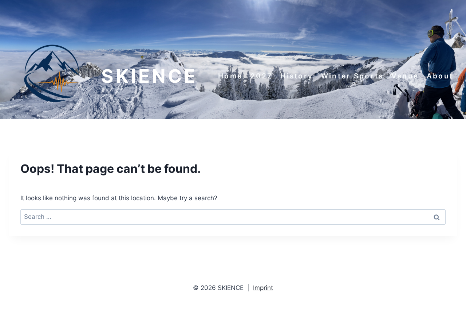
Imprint (263, 287)
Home (230, 76)
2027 (261, 76)
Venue (405, 76)
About (440, 76)
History (296, 76)
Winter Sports (352, 76)
